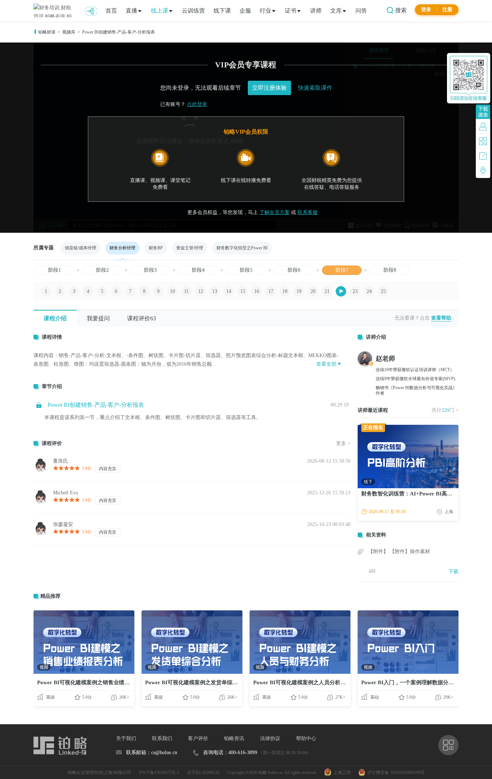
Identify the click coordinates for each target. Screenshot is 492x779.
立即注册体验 (269, 88)
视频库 (68, 32)
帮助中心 (306, 738)
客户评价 (198, 738)
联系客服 (308, 212)
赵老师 (385, 358)
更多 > (343, 443)
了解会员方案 (274, 212)
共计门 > (445, 410)
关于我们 (126, 738)
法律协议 (270, 738)
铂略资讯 (234, 738)
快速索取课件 (315, 88)
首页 (111, 11)
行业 (265, 11)
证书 (290, 11)
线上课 (159, 11)
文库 (336, 11)
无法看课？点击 (412, 318)
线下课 (222, 11)
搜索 (400, 10)
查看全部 (326, 364)
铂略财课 (46, 32)
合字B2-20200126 (203, 772)
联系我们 (162, 738)
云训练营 (193, 11)
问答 (361, 11)
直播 (131, 11)
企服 (245, 11)
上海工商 (341, 772)
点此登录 (197, 104)
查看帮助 (441, 318)
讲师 (316, 11)
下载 (453, 571)
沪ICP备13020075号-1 (159, 772)
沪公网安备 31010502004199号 (395, 772)
